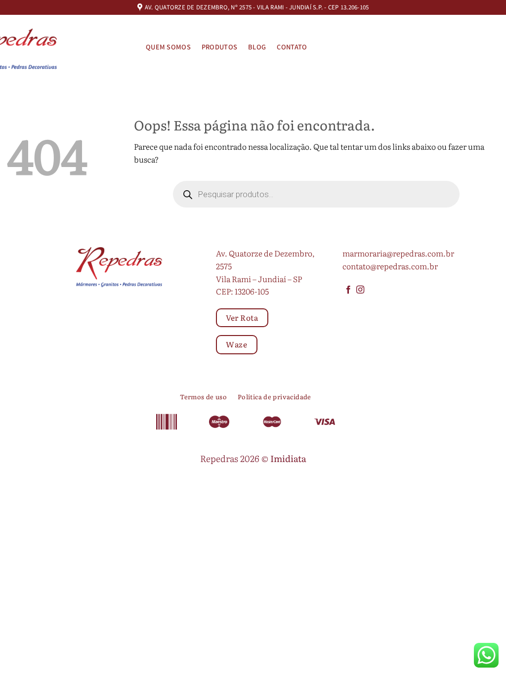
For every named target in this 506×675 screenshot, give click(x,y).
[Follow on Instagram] (360, 290)
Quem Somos (168, 47)
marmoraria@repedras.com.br (398, 253)
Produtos (219, 47)
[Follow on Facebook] (348, 290)
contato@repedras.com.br (390, 266)
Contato (292, 47)
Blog (257, 47)
